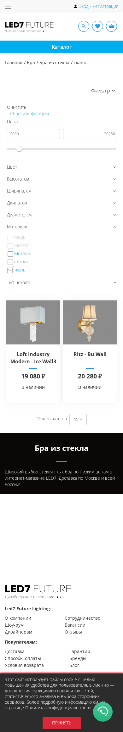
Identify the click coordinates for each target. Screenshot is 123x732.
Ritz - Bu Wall (90, 354)
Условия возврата (24, 665)
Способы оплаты (23, 658)
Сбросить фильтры (29, 113)
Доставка (15, 651)
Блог (74, 665)
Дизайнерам (18, 632)
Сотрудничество (82, 618)
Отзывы (73, 632)
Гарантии (79, 651)
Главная (13, 62)
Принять (61, 723)
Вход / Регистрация (98, 6)
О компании (18, 618)
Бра (31, 62)
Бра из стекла (54, 62)
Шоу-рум (14, 625)
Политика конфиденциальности (58, 708)
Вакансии (75, 625)
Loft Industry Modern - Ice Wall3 (33, 358)
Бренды (77, 658)
